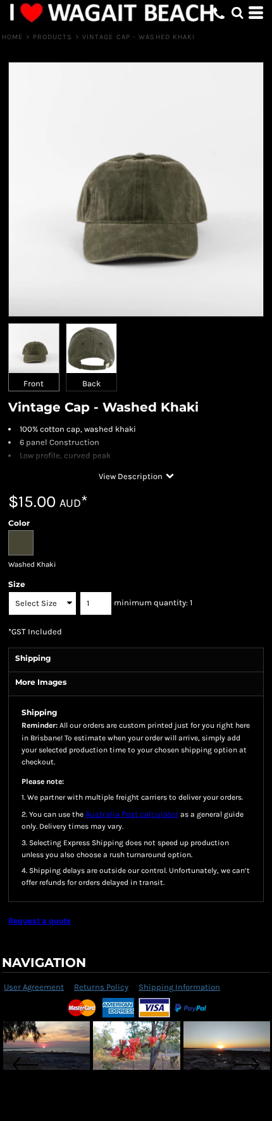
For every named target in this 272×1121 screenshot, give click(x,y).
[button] (237, 12)
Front (33, 383)
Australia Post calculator (131, 814)
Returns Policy (101, 987)
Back (91, 383)
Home (12, 37)
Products (53, 37)
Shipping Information (179, 987)
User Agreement (34, 987)
